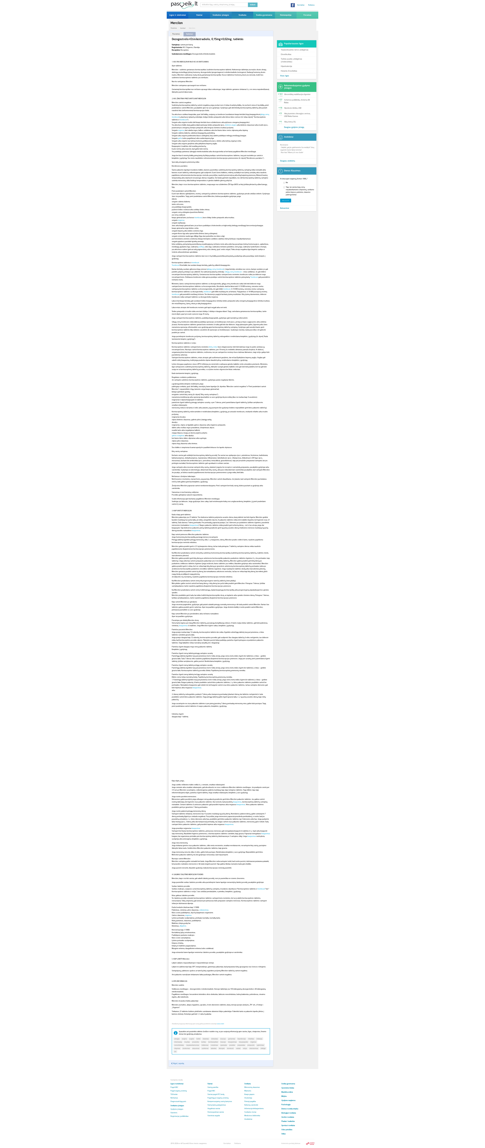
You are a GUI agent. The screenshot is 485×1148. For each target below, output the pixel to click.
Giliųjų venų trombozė (233, 272)
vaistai (238, 1048)
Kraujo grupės (249, 1094)
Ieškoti (253, 5)
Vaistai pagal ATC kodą (216, 1094)
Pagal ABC (174, 1087)
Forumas (307, 15)
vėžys (245, 1048)
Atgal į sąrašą (178, 1063)
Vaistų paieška (213, 1087)
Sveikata (242, 15)
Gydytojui (189, 34)
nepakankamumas (192, 1045)
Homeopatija (285, 15)
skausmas (195, 1048)
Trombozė (175, 265)
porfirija (201, 247)
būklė (198, 1039)
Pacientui (176, 34)
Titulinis (174, 28)
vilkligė (263, 1048)
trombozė (183, 120)
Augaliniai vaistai (214, 1109)
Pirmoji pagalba (250, 1101)
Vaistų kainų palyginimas (217, 1105)
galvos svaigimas (178, 436)
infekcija (259, 1039)
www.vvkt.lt (220, 1024)
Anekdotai (248, 1119)
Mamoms (247, 1091)
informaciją (178, 1042)
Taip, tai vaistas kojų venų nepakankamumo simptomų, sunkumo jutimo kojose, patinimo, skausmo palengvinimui (300, 191)
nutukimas (214, 1045)
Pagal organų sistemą (179, 1091)
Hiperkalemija (286, 66)
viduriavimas (204, 910)
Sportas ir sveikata (288, 1126)
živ (175, 1051)
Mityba (284, 1096)
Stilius (283, 1134)
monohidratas (179, 1045)
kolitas (203, 1042)
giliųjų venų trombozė (215, 269)
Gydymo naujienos (288, 1100)
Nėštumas (174, 1098)
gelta (180, 138)
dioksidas (214, 1039)
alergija (176, 1039)
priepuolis (251, 1045)
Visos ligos (284, 76)
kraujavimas (194, 525)
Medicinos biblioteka (252, 1116)
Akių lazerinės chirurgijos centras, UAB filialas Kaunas (297, 115)
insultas (187, 1042)
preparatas (241, 1045)
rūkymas (177, 1048)
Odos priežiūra (286, 1130)
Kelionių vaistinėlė (251, 1105)
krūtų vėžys (213, 347)
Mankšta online (287, 1092)
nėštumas (205, 1045)
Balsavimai (284, 208)
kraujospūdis (243, 1042)
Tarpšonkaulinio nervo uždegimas (294, 49)
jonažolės (195, 1042)
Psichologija (285, 1105)
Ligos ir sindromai (177, 15)
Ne (287, 183)
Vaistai (199, 15)
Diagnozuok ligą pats (178, 1101)
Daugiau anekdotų (287, 161)
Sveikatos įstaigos (221, 15)
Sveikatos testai (250, 1112)
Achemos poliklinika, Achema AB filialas (297, 101)
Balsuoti (285, 201)
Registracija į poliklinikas (180, 1116)
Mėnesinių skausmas (252, 1087)
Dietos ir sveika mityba (289, 1109)
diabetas (206, 1039)
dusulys (223, 1039)
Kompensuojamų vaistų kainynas (220, 1101)
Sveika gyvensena (264, 15)
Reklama (311, 5)
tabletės (213, 1048)
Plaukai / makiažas (288, 1121)
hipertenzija (242, 1039)
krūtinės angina (231, 125)
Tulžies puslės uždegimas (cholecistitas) (291, 60)
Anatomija (248, 1098)
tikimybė (222, 1048)
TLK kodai (174, 1094)
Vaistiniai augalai (214, 1116)
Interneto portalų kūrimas (290, 1143)
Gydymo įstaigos (177, 1109)
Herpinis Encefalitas (289, 70)
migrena (181, 130)
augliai (191, 1039)
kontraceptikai (213, 1042)
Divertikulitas (286, 54)
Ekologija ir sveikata (288, 1113)
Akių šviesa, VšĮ (290, 122)
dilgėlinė (183, 926)
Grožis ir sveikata (287, 1117)
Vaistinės (174, 1113)
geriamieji (231, 1039)
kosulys (223, 1042)
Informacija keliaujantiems (254, 1109)
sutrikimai (205, 1048)
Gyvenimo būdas (287, 1088)
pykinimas (260, 1045)
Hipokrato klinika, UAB (292, 108)
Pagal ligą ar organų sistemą (218, 1098)
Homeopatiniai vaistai (216, 1112)
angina (184, 1039)
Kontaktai (300, 5)
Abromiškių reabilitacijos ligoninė (297, 94)
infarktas (251, 1039)
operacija (223, 1045)
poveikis (232, 1045)
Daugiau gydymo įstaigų (294, 127)
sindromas (186, 1048)
